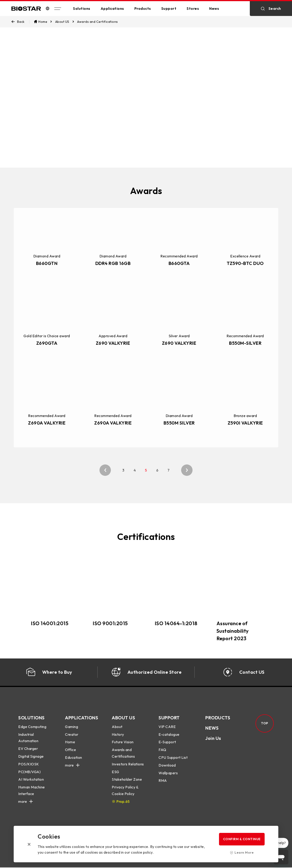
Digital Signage (31, 756)
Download (167, 765)
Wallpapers (168, 773)
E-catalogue (169, 734)
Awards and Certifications (123, 753)
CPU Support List (173, 757)
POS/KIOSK (28, 764)
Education (73, 757)
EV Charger (28, 748)
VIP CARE (167, 726)
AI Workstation (31, 779)
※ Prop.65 (121, 801)
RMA (163, 780)
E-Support (167, 742)
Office (70, 749)
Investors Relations (128, 764)
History (118, 734)
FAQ (162, 749)
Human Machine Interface (31, 790)
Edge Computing (32, 726)
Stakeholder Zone (127, 779)
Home (70, 742)
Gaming (71, 726)
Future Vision (123, 742)
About (117, 726)
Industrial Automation (28, 737)
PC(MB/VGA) (29, 772)
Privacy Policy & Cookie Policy (125, 790)
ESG (115, 772)
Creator (71, 734)
